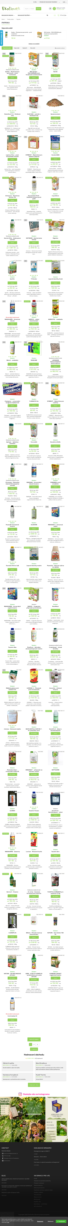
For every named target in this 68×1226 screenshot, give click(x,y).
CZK (64, 2)
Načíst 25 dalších (34, 1039)
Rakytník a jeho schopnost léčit (10, 1192)
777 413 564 (7, 1155)
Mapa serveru (38, 1197)
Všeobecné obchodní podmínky (48, 2)
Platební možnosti (39, 1183)
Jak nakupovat (38, 1206)
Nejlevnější (16, 48)
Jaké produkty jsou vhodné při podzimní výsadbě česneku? (15, 1179)
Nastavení (40, 1221)
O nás (35, 2)
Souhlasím (62, 1221)
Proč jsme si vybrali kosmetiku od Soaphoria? (47, 1162)
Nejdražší (25, 48)
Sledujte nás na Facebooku (11, 1158)
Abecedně (32, 48)
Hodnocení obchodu (34, 1054)
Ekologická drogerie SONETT (42, 1151)
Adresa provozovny (39, 1187)
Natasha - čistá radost (40, 1156)
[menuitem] (9, 15)
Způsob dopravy (38, 1185)
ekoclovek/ (7, 1160)
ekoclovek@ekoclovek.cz (11, 1153)
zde (8, 1222)
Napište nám (37, 1201)
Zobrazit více (34, 1085)
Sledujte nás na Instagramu (36, 1094)
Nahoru (35, 1049)
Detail (12, 77)
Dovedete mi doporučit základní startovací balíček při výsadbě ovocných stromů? (17, 1186)
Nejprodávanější (7, 48)
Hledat (38, 8)
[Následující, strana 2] (34, 1044)
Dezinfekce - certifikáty (40, 1204)
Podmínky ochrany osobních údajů (43, 1190)
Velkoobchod (37, 1194)
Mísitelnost (37, 1199)
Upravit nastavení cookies (34, 1216)
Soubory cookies (38, 1192)
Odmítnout (50, 1221)
